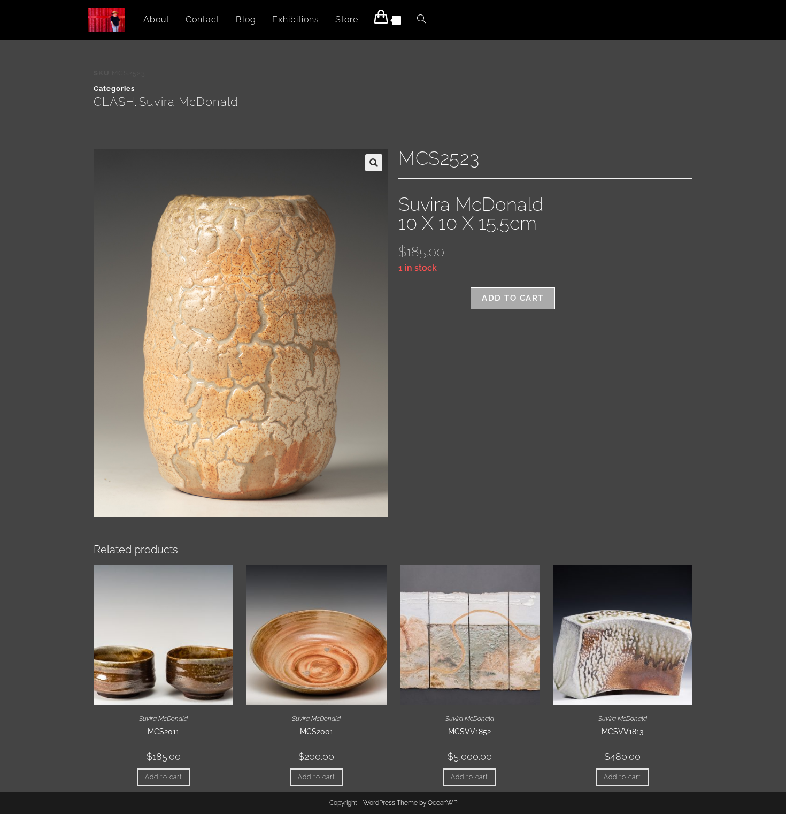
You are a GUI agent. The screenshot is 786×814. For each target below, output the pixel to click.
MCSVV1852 (469, 731)
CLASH (114, 102)
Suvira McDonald (188, 102)
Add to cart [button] (163, 777)
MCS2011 (163, 731)
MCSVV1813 (622, 731)
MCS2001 (316, 731)
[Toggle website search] (421, 20)
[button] (373, 162)
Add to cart (513, 298)
